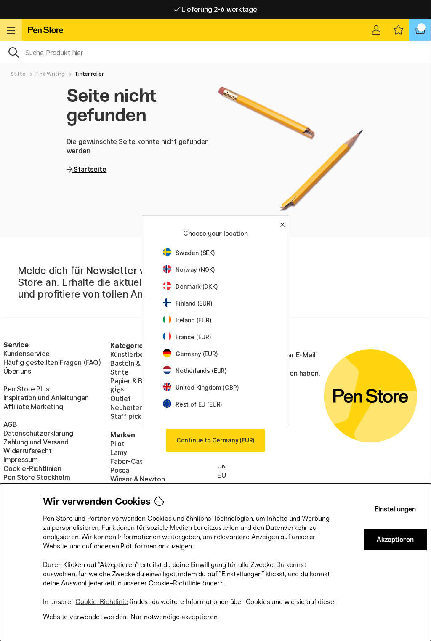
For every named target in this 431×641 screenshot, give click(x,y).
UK (221, 466)
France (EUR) (193, 336)
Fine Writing (50, 74)
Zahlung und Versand (36, 442)
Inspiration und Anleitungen (46, 398)
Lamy (118, 452)
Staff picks (127, 416)
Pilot (117, 443)
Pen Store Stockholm (36, 477)
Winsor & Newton (137, 479)
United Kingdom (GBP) (207, 387)
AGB (10, 424)
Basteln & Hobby (136, 363)
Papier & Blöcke (135, 381)
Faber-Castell (131, 461)
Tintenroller (89, 74)
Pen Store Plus (26, 389)
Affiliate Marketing (33, 406)
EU (221, 475)
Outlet (120, 398)
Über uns (17, 371)
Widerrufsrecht (27, 451)
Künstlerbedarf (134, 354)
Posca (119, 470)
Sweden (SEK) (195, 252)
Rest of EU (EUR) (199, 404)
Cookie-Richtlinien (32, 468)
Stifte (18, 74)
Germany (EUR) (197, 353)
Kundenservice (26, 353)
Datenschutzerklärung (38, 433)
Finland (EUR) (194, 303)
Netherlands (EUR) (201, 370)
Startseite (89, 169)
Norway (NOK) (195, 269)
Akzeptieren (395, 539)
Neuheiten (126, 407)
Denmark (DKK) (197, 286)
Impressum (20, 459)
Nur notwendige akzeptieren (174, 617)
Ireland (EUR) (194, 320)
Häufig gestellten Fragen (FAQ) (52, 362)
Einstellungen (395, 509)
